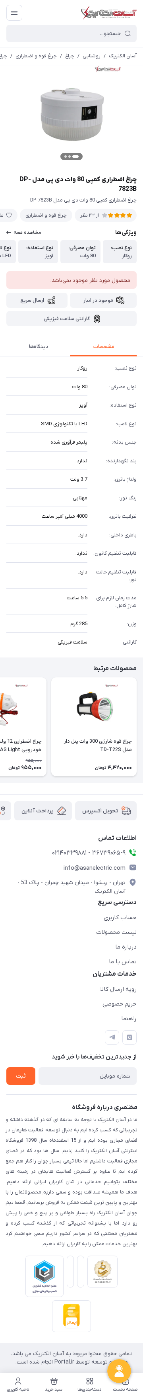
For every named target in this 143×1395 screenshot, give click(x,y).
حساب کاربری (120, 918)
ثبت (21, 1076)
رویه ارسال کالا (118, 989)
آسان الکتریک (123, 56)
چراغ (69, 56)
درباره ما (126, 947)
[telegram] (112, 1037)
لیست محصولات (116, 932)
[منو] (14, 13)
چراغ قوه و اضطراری (36, 56)
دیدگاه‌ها (38, 346)
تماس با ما (123, 962)
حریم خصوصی (119, 1004)
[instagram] (129, 1037)
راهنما (129, 1019)
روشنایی (91, 56)
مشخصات (103, 346)
